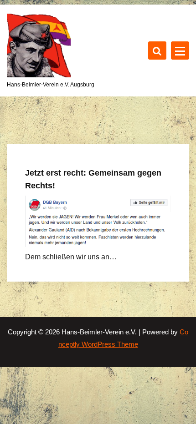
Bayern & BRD (56, 152)
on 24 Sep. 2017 (59, 138)
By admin (111, 138)
